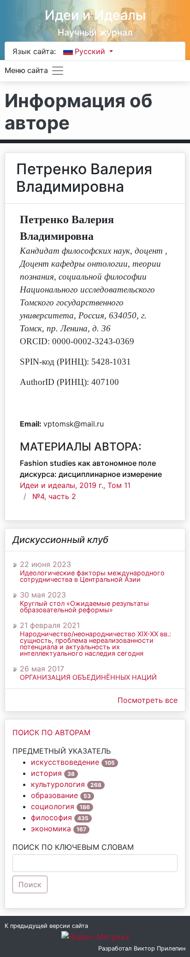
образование (54, 795)
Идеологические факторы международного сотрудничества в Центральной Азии (92, 576)
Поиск (30, 884)
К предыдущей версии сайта (46, 925)
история (46, 773)
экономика (51, 828)
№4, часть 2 (54, 496)
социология (52, 806)
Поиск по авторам (51, 732)
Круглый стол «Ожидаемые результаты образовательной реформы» (84, 606)
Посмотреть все (148, 700)
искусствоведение (65, 762)
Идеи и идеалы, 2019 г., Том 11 (75, 485)
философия (51, 817)
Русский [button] (91, 51)
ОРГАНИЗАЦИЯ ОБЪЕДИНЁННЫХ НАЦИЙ (88, 677)
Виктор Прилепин (159, 948)
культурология (58, 784)
